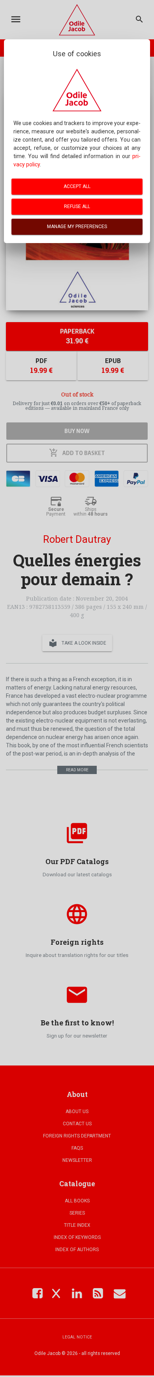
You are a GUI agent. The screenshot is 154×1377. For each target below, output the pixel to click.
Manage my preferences (77, 226)
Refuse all (77, 206)
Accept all (77, 186)
